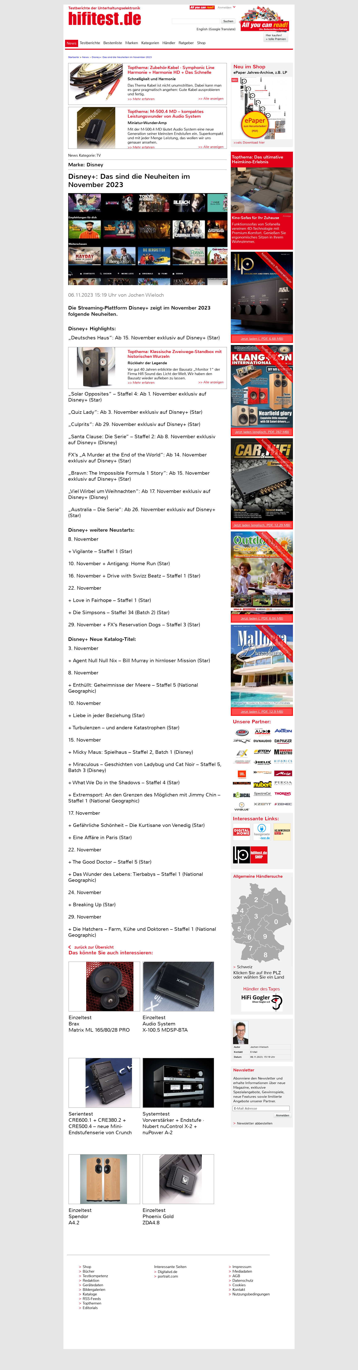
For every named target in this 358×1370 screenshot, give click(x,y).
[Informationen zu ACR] (242, 732)
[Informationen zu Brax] (242, 743)
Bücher (88, 1271)
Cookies (239, 1285)
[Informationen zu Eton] (262, 753)
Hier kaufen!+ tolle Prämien (276, 37)
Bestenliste (112, 42)
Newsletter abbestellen (254, 1123)
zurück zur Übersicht (94, 947)
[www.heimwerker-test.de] (282, 844)
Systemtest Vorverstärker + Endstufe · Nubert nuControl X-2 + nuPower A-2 (173, 1123)
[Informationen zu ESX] (242, 753)
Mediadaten (242, 1271)
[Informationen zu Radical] (242, 796)
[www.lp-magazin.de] (241, 867)
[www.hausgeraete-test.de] (262, 844)
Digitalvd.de (167, 1271)
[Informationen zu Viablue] (242, 806)
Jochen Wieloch (259, 1047)
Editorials (90, 1307)
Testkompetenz (95, 1275)
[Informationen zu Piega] (283, 785)
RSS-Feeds (92, 1298)
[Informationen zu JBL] (242, 775)
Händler (168, 42)
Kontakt (238, 1289)
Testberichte (90, 42)
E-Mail (253, 1052)
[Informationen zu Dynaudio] (262, 743)
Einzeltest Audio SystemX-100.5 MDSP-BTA (165, 1023)
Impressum (241, 1266)
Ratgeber (186, 42)
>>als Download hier (249, 142)
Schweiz (244, 966)
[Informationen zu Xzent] (262, 806)
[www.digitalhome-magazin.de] (241, 844)
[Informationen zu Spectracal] (262, 796)
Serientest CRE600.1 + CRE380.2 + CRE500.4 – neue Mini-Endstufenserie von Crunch (100, 1123)
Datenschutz (242, 1280)
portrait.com (168, 1276)
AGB (236, 1275)
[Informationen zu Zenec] (283, 806)
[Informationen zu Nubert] (262, 785)
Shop (201, 42)
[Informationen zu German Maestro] (283, 753)
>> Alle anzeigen (211, 98)
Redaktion (91, 1280)
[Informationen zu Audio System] (262, 732)
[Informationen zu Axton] (283, 732)
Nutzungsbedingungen (251, 1294)
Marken (131, 42)
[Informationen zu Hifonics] (283, 764)
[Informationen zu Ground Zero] (242, 764)
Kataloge (90, 1294)
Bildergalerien (94, 1289)
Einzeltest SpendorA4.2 (80, 1216)
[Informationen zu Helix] (262, 764)
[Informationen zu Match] (262, 775)
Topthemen (92, 1303)
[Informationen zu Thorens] (283, 796)
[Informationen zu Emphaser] (283, 743)
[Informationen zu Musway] (242, 785)
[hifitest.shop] (259, 867)
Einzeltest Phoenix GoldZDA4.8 (158, 1216)
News (71, 43)
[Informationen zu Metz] (283, 775)
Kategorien (150, 42)
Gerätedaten (93, 1285)
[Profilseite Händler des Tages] (262, 1010)
